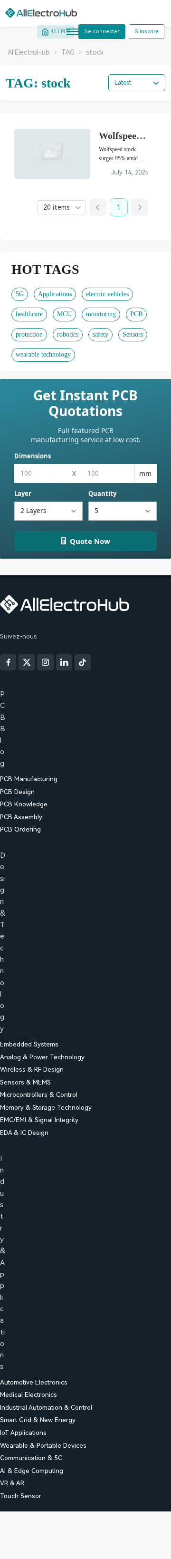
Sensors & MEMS (25, 1082)
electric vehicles (107, 294)
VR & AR (12, 1483)
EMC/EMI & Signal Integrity (39, 1119)
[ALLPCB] (41, 13)
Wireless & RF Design (32, 1069)
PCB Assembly (21, 817)
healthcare (29, 314)
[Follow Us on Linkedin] (64, 662)
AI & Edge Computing (31, 1470)
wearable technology (43, 354)
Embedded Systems (29, 1044)
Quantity (102, 493)
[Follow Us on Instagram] (45, 662)
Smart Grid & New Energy (38, 1419)
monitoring (101, 314)
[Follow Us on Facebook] (8, 662)
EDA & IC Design (24, 1132)
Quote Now (90, 541)
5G (20, 294)
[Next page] (139, 207)
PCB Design (17, 791)
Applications (55, 294)
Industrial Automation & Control (46, 1407)
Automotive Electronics (33, 1382)
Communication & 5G (31, 1458)
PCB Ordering (20, 829)
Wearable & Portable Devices (43, 1445)
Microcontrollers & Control (38, 1094)
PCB (136, 314)
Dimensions (32, 456)
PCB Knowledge (24, 804)
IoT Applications (23, 1432)
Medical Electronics (28, 1394)
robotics (67, 334)
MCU (64, 314)
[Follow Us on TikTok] (83, 662)
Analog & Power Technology (42, 1057)
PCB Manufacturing (28, 779)
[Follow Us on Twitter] (27, 662)
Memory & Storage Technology (46, 1107)
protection (29, 334)
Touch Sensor (20, 1496)
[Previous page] (97, 207)
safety (100, 334)
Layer (22, 493)
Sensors (133, 334)
